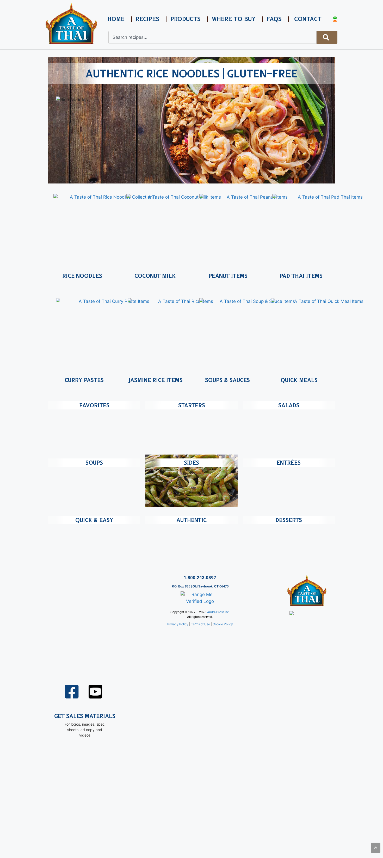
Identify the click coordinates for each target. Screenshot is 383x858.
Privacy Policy (177, 624)
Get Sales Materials (84, 716)
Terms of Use (200, 624)
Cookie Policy (223, 624)
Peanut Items (228, 276)
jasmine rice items (156, 380)
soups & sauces (227, 380)
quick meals (299, 380)
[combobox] (212, 37)
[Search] (327, 37)
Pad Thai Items (301, 276)
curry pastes (84, 380)
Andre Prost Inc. (218, 612)
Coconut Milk (155, 276)
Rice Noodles (82, 276)
